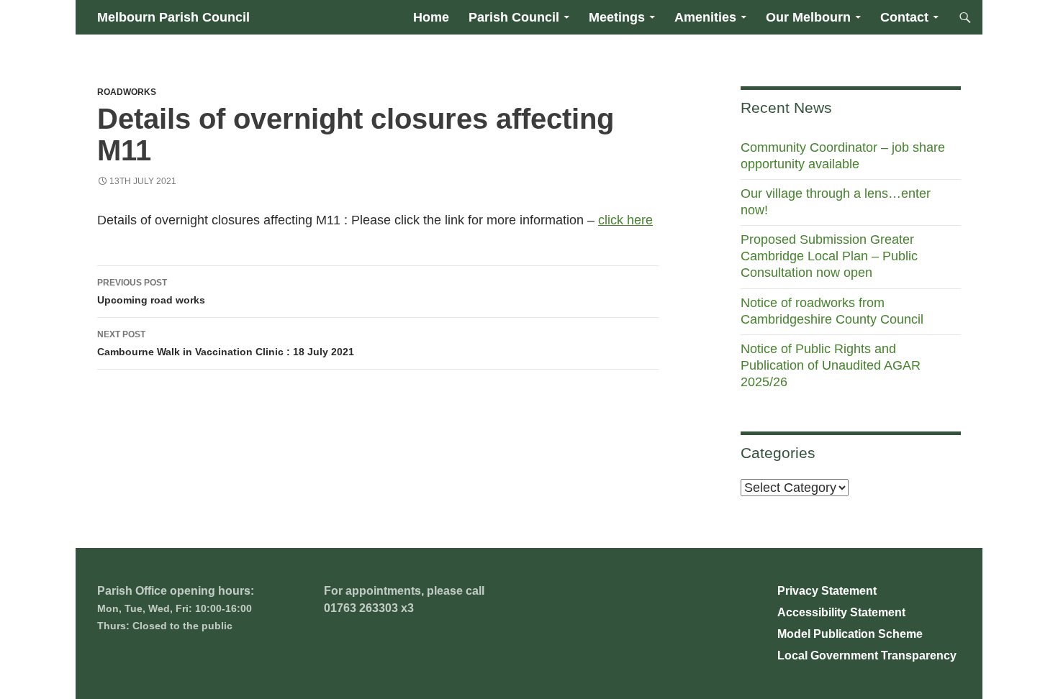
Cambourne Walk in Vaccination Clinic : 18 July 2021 (225, 343)
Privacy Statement (827, 591)
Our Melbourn (808, 17)
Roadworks (126, 92)
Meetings (617, 17)
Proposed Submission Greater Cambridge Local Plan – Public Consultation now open (829, 256)
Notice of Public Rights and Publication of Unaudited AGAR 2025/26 (831, 365)
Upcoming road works (151, 292)
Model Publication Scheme (850, 634)
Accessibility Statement (841, 612)
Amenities (705, 17)
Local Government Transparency (867, 655)
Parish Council (514, 17)
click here (625, 220)
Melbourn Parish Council (173, 17)
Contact (904, 17)
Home (431, 17)
